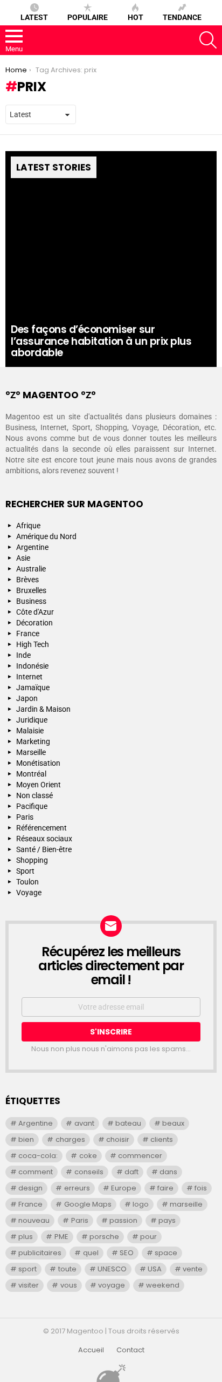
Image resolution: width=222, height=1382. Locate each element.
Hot (135, 17)
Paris (24, 817)
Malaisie (30, 730)
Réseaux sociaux (44, 838)
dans (168, 1172)
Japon (27, 698)
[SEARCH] (208, 39)
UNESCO (112, 1269)
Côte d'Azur (35, 612)
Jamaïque (33, 687)
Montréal (31, 774)
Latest (34, 17)
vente (193, 1269)
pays (167, 1220)
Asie (23, 558)
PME (61, 1236)
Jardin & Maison (43, 709)
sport (27, 1269)
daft (131, 1172)
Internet (29, 676)
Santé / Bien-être (44, 849)
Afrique (28, 525)
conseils (88, 1172)
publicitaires (39, 1253)
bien (26, 1139)
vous (68, 1285)
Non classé (34, 795)
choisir (117, 1139)
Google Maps (88, 1204)
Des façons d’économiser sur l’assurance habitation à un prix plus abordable (101, 341)
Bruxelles (31, 590)
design (30, 1188)
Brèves (27, 579)
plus (25, 1236)
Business (31, 601)
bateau (128, 1123)
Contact (130, 1350)
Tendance (182, 17)
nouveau (34, 1220)
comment (35, 1172)
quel (91, 1253)
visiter (28, 1285)
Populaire (87, 17)
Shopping (32, 860)
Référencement (41, 827)
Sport (25, 871)
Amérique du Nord (46, 536)
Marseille (31, 752)
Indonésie (32, 666)
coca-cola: (38, 1155)
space (166, 1253)
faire (165, 1188)
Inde (23, 655)
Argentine (32, 547)
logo (141, 1204)
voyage (111, 1285)
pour (148, 1236)
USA (155, 1269)
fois (201, 1188)
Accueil (91, 1350)
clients (161, 1139)
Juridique (31, 720)
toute (67, 1269)
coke (88, 1155)
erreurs (77, 1188)
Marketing (33, 741)
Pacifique (31, 806)
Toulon (27, 881)
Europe (123, 1188)
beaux (173, 1123)
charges (70, 1139)
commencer (140, 1155)
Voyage (28, 892)
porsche (104, 1236)
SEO (127, 1253)
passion (123, 1220)
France (27, 633)
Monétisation (38, 763)
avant (84, 1123)
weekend (162, 1285)
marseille (186, 1204)
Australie (31, 568)
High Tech (32, 644)
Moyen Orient (38, 784)
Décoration (34, 622)
